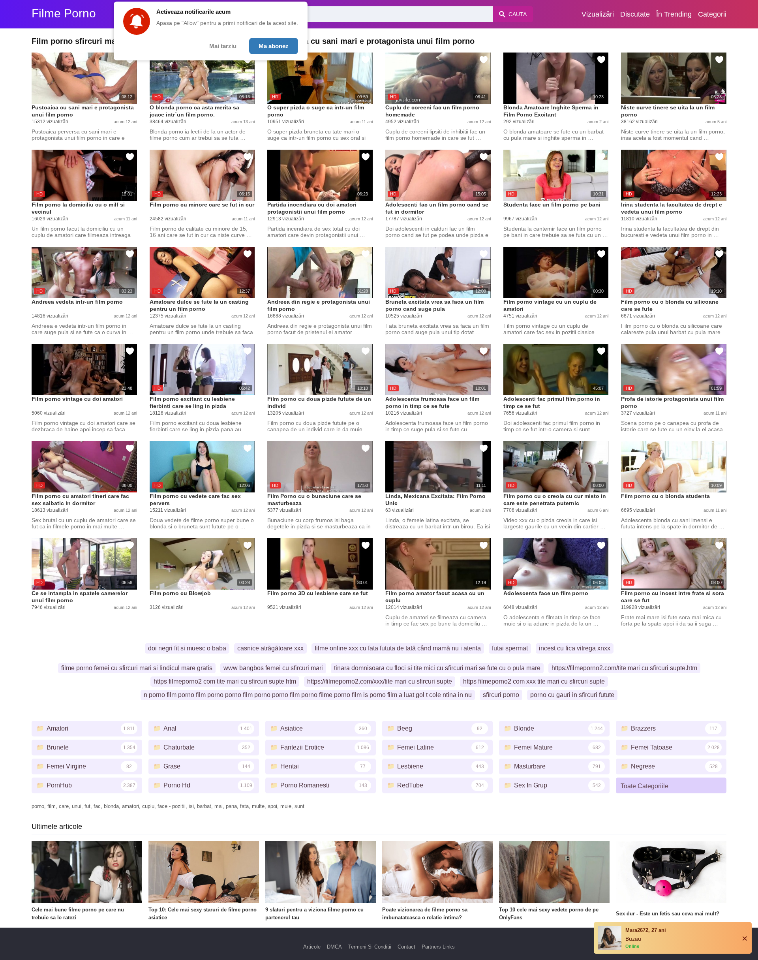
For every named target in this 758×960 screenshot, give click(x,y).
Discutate (635, 14)
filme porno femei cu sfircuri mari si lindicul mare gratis (136, 668)
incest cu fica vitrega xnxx (574, 648)
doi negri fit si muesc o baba (187, 648)
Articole (312, 947)
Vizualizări (598, 14)
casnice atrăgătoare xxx (270, 648)
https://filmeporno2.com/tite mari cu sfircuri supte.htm (624, 668)
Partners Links (438, 947)
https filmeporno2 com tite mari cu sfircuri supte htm (225, 681)
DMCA (334, 947)
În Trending (674, 14)
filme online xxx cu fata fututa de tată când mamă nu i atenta (398, 648)
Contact (406, 947)
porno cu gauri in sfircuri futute (572, 694)
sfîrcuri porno (501, 694)
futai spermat (510, 648)
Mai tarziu (222, 46)
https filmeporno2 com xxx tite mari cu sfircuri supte (534, 681)
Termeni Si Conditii (369, 947)
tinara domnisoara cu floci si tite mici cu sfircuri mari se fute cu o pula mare (437, 668)
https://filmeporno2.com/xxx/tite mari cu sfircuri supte (379, 681)
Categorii (712, 14)
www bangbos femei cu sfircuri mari (273, 668)
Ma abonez (274, 46)
